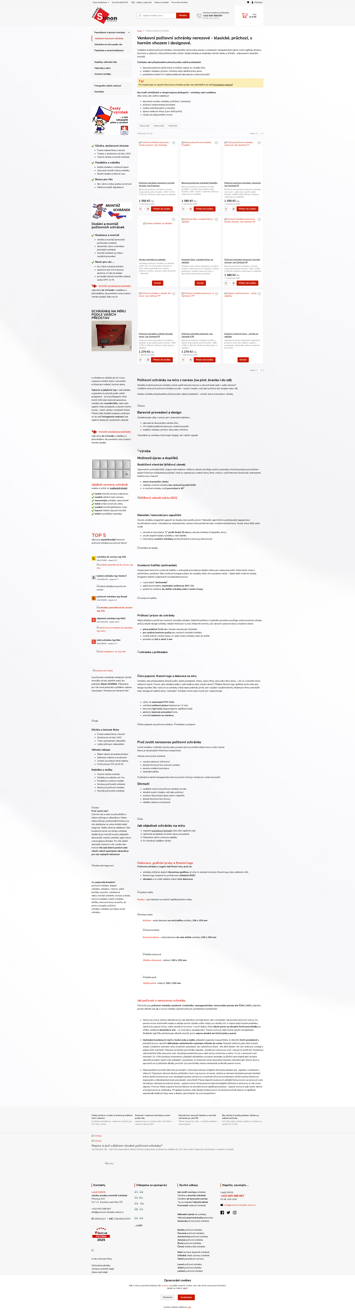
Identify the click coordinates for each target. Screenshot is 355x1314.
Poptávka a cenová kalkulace (109, 50)
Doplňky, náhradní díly (105, 62)
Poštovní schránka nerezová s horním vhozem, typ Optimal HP (242, 261)
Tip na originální (193, 1202)
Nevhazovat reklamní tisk (116, 690)
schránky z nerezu (109, 888)
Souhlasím (186, 1297)
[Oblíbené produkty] (248, 2)
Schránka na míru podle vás (108, 44)
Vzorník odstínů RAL (120, 2)
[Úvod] (113, 15)
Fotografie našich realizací (107, 85)
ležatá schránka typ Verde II (111, 575)
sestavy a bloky (122, 895)
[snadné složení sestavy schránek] (112, 467)
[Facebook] (223, 1213)
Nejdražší (172, 125)
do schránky (192, 1214)
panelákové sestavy (191, 1258)
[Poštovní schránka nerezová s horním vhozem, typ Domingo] (157, 160)
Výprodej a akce (102, 68)
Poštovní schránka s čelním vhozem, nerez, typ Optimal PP (156, 335)
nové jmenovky (106, 687)
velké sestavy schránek (194, 1255)
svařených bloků (118, 488)
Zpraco (100, 1272)
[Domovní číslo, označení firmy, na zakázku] (200, 237)
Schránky (193, 1198)
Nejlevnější (159, 125)
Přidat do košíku (162, 208)
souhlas (164, 1285)
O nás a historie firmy (102, 1258)
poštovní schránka (190, 1229)
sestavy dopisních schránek (194, 1252)
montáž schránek (106, 895)
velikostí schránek (192, 1205)
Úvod (139, 31)
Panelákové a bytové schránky (109, 32)
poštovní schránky (190, 1264)
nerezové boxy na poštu (111, 902)
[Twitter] (230, 1213)
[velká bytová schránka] (115, 629)
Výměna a (192, 1195)
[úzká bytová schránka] (111, 651)
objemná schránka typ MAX (111, 618)
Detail (157, 283)
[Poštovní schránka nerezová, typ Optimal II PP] (200, 311)
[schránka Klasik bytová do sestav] (115, 609)
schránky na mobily (110, 909)
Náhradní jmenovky (195, 1217)
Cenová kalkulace (100, 2)
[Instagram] (236, 1213)
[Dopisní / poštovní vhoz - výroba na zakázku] (243, 311)
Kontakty (99, 91)
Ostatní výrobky (102, 74)
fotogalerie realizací (113, 416)
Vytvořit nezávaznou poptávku (114, 285)
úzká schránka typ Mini (108, 640)
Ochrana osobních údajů (103, 1268)
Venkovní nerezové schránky (109, 38)
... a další (138, 1225)
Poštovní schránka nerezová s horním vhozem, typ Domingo (156, 184)
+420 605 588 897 (213, 15)
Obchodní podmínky (101, 1265)
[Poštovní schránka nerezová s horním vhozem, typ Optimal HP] (243, 237)
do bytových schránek (193, 1221)
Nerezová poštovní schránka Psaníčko (199, 183)
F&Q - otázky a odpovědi (141, 2)
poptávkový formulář (162, 830)
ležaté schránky (115, 899)
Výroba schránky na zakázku (152, 259)
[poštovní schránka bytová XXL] (115, 566)
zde (189, 1307)
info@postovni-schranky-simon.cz (108, 1212)
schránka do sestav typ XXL (111, 556)
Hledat (183, 15)
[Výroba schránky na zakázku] (157, 237)
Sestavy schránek (161, 2)
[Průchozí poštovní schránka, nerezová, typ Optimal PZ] (243, 160)
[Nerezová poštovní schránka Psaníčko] (200, 160)
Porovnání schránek (179, 2)
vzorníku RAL (111, 403)
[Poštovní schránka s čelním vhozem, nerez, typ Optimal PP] (157, 311)
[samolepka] (103, 670)
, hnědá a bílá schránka (191, 1246)
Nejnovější (144, 125)
